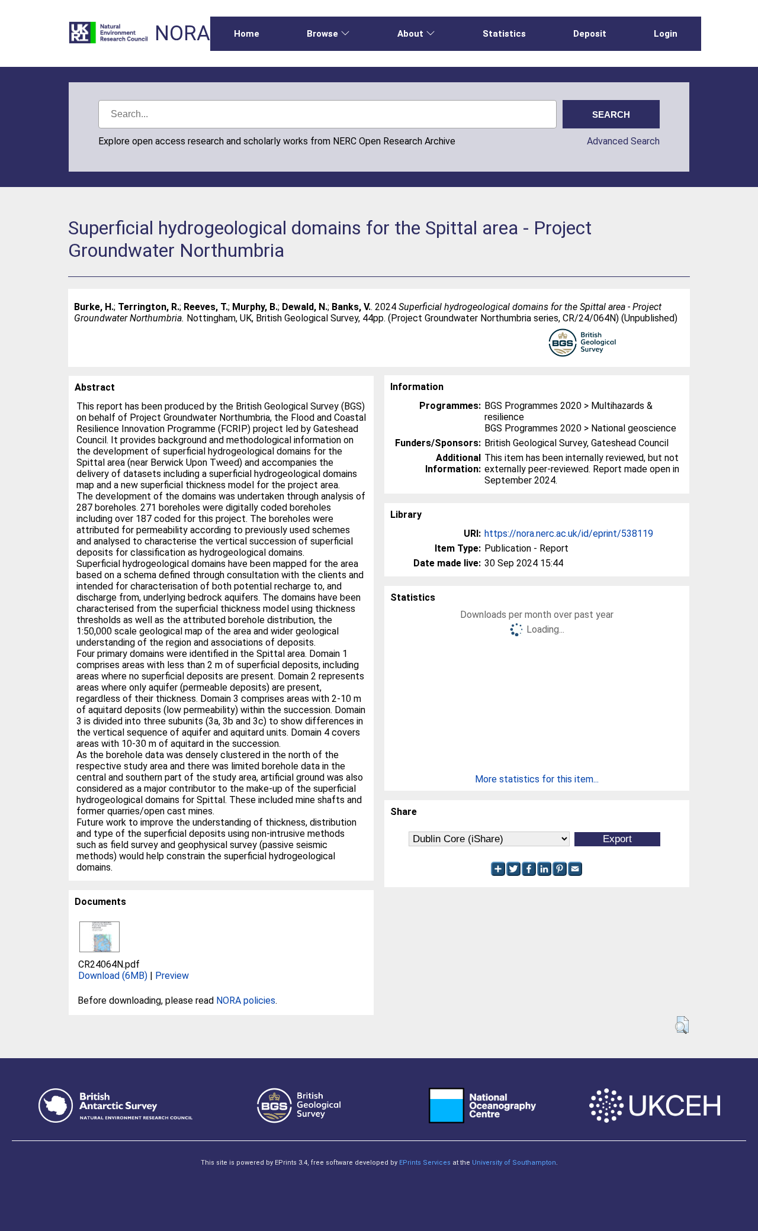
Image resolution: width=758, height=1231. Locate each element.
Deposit (589, 33)
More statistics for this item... (537, 779)
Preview (172, 975)
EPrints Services (425, 1162)
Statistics (504, 33)
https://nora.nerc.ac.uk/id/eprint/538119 (568, 533)
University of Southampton (514, 1162)
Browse (322, 33)
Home (246, 33)
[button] (682, 1025)
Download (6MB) (112, 975)
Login (665, 33)
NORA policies (245, 1000)
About (410, 33)
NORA (182, 33)
